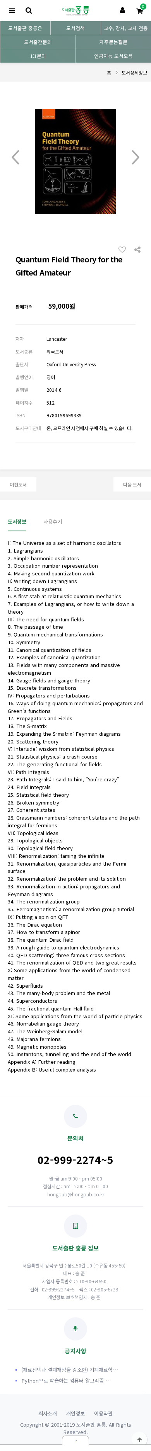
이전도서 (18, 484)
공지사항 (75, 1350)
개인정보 (75, 1413)
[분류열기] (11, 10)
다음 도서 (132, 484)
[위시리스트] (124, 249)
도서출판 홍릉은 (25, 28)
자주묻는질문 (113, 42)
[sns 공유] (137, 249)
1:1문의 (38, 56)
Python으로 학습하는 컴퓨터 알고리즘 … (66, 1380)
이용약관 (103, 1413)
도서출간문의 (38, 42)
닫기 (75, 1440)
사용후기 (52, 521)
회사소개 (47, 1413)
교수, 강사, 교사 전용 (126, 28)
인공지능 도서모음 (113, 56)
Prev (15, 157)
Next (135, 157)
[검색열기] (28, 10)
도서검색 (75, 28)
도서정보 (17, 521)
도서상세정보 (134, 72)
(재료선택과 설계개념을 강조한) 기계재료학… (69, 1369)
